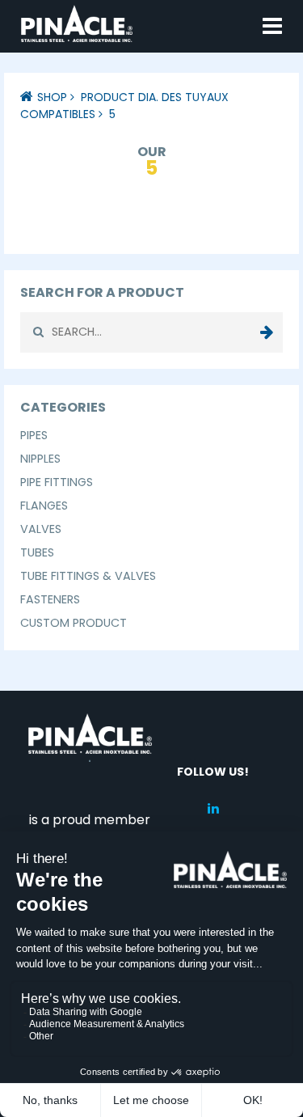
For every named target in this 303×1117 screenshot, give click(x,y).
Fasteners (50, 599)
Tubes (37, 552)
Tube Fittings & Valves (88, 576)
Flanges (44, 505)
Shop (52, 97)
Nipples (40, 459)
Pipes (34, 435)
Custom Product (73, 623)
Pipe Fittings (56, 482)
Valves (40, 529)
